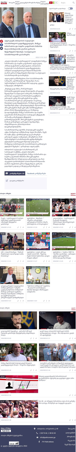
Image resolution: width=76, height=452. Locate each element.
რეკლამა (71, 440)
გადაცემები (24, 3)
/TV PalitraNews (48, 442)
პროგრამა (32, 3)
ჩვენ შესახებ (70, 444)
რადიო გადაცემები (45, 3)
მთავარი (12, 3)
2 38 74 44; (44, 433)
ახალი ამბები (17, 3)
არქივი (38, 3)
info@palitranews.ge (47, 437)
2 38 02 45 (52, 433)
